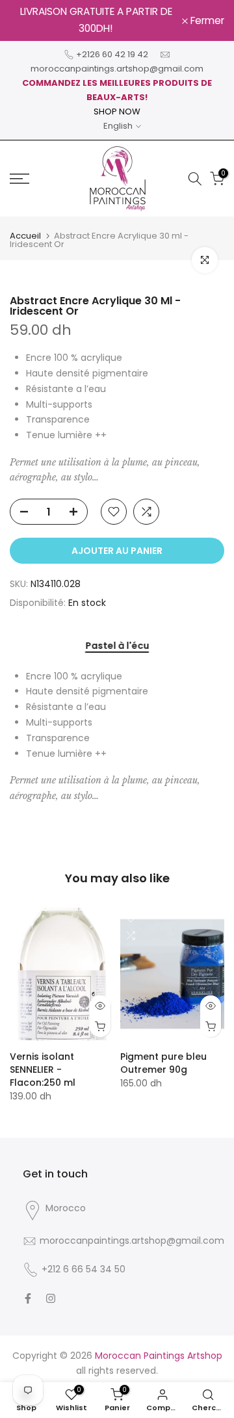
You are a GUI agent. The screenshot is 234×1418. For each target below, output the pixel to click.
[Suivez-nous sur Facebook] (28, 1298)
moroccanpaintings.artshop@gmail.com (117, 68)
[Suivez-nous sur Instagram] (50, 1298)
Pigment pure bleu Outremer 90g (163, 1064)
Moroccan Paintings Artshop (158, 1355)
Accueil (25, 236)
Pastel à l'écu (117, 646)
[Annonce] (96, 20)
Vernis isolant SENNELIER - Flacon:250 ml (42, 1070)
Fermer (206, 21)
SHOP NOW (117, 111)
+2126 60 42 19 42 (112, 54)
